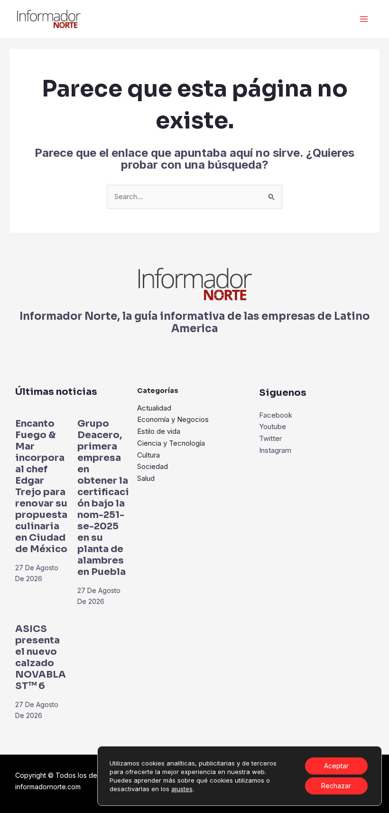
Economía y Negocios (173, 419)
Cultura (148, 454)
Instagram (275, 450)
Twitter (270, 438)
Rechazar (336, 786)
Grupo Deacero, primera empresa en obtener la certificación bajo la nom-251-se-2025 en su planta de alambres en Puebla (103, 498)
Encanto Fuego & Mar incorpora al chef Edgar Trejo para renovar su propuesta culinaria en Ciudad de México (41, 486)
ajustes (182, 789)
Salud (146, 478)
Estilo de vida (158, 431)
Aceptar (336, 766)
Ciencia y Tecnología (171, 443)
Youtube (272, 426)
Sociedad (152, 466)
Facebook (275, 415)
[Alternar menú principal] (364, 19)
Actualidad (154, 407)
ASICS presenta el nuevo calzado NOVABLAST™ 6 (40, 657)
